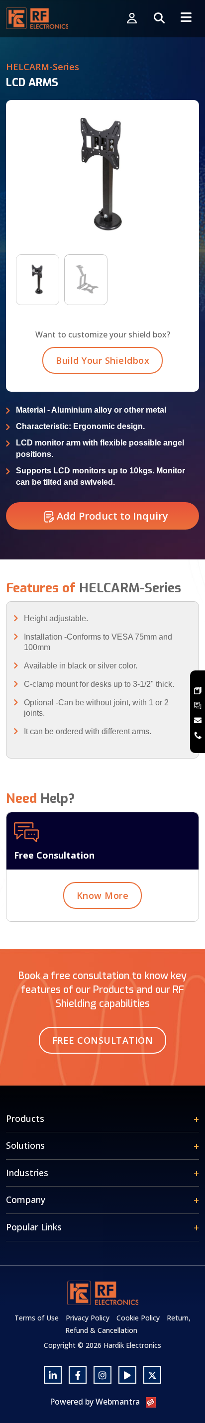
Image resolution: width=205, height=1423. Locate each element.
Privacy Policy (87, 1317)
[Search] (159, 18)
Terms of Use (36, 1317)
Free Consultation (102, 1040)
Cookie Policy (138, 1317)
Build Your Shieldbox (102, 360)
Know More (103, 895)
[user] (132, 18)
